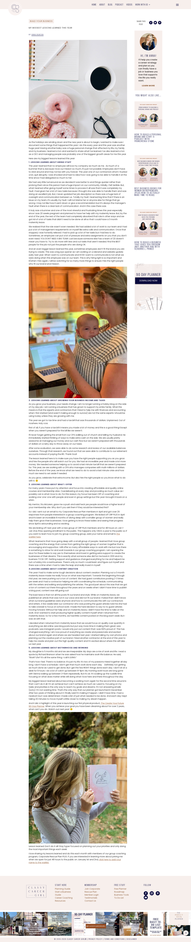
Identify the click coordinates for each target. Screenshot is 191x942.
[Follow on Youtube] (146, 897)
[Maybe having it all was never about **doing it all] (131, 924)
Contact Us (90, 900)
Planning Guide (62, 888)
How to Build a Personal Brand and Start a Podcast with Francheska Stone (148, 138)
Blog (110, 5)
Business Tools (121, 894)
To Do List (119, 897)
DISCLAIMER (132, 939)
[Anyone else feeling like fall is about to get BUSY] (84, 924)
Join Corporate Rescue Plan (92, 890)
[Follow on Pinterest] (158, 893)
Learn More (148, 85)
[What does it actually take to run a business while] (12, 924)
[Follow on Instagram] (152, 893)
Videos (129, 5)
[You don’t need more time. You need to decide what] (179, 924)
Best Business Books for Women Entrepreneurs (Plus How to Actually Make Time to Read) (148, 192)
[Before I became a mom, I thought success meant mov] (36, 924)
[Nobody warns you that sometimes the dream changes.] (60, 924)
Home (94, 5)
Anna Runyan (37, 34)
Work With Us (141, 5)
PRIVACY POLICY (95, 939)
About (102, 5)
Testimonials (91, 897)
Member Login (92, 894)
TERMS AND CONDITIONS (114, 939)
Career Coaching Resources (64, 899)
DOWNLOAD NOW (148, 281)
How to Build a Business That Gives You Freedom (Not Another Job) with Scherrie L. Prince (147, 245)
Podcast (119, 5)
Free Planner (120, 888)
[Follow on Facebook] (146, 893)
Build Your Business (41, 21)
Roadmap (119, 891)
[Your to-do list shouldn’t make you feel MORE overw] (155, 924)
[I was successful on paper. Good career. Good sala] (107, 924)
